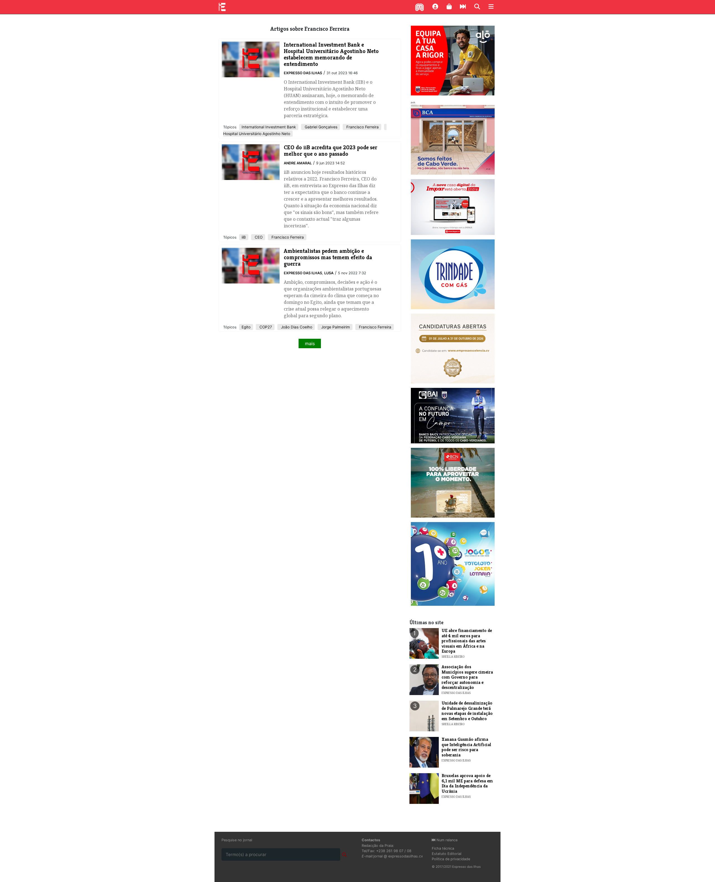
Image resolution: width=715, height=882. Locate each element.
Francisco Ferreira (362, 127)
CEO (258, 237)
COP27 (265, 327)
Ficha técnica (443, 848)
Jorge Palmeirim (335, 327)
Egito (246, 327)
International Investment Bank (269, 127)
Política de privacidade (451, 859)
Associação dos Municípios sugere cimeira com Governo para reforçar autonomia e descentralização (467, 677)
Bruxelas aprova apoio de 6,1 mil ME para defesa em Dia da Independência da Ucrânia (467, 783)
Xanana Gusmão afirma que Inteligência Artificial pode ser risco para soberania (466, 747)
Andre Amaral (298, 163)
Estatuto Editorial (446, 854)
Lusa (328, 273)
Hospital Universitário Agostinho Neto (256, 133)
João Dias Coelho (296, 327)
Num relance (446, 840)
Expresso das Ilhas (303, 73)
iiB (244, 237)
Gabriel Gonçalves (320, 127)
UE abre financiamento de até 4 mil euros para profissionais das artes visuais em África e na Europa (467, 641)
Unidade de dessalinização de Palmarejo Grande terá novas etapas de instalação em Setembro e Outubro (467, 710)
